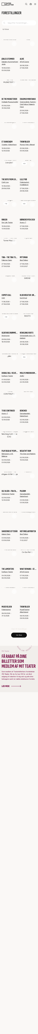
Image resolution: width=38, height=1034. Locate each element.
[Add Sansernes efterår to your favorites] (14, 516)
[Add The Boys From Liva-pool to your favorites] (14, 164)
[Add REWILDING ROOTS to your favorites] (32, 317)
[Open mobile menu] (35, 4)
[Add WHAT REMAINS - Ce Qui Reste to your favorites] (32, 553)
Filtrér (6, 29)
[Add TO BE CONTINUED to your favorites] (14, 395)
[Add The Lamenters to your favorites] (14, 553)
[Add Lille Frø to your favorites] (32, 164)
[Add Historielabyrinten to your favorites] (32, 516)
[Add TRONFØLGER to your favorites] (32, 126)
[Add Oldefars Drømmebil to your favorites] (14, 317)
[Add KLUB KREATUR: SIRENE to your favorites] (32, 279)
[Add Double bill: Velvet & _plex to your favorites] (14, 357)
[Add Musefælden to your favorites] (14, 591)
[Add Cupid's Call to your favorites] (14, 279)
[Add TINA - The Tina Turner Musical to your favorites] (14, 242)
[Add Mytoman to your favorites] (32, 242)
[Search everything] (26, 4)
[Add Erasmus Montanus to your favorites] (32, 84)
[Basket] (31, 4)
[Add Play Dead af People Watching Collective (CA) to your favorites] (14, 435)
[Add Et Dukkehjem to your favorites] (14, 126)
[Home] (7, 4)
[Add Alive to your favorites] (32, 43)
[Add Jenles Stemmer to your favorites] (14, 43)
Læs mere (6, 686)
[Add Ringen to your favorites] (14, 204)
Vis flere (19, 635)
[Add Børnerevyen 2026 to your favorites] (32, 204)
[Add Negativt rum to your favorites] (32, 435)
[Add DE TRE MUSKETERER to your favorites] (14, 84)
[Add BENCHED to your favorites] (32, 395)
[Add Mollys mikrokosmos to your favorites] (32, 357)
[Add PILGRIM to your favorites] (32, 476)
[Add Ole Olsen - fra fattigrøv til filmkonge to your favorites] (14, 476)
